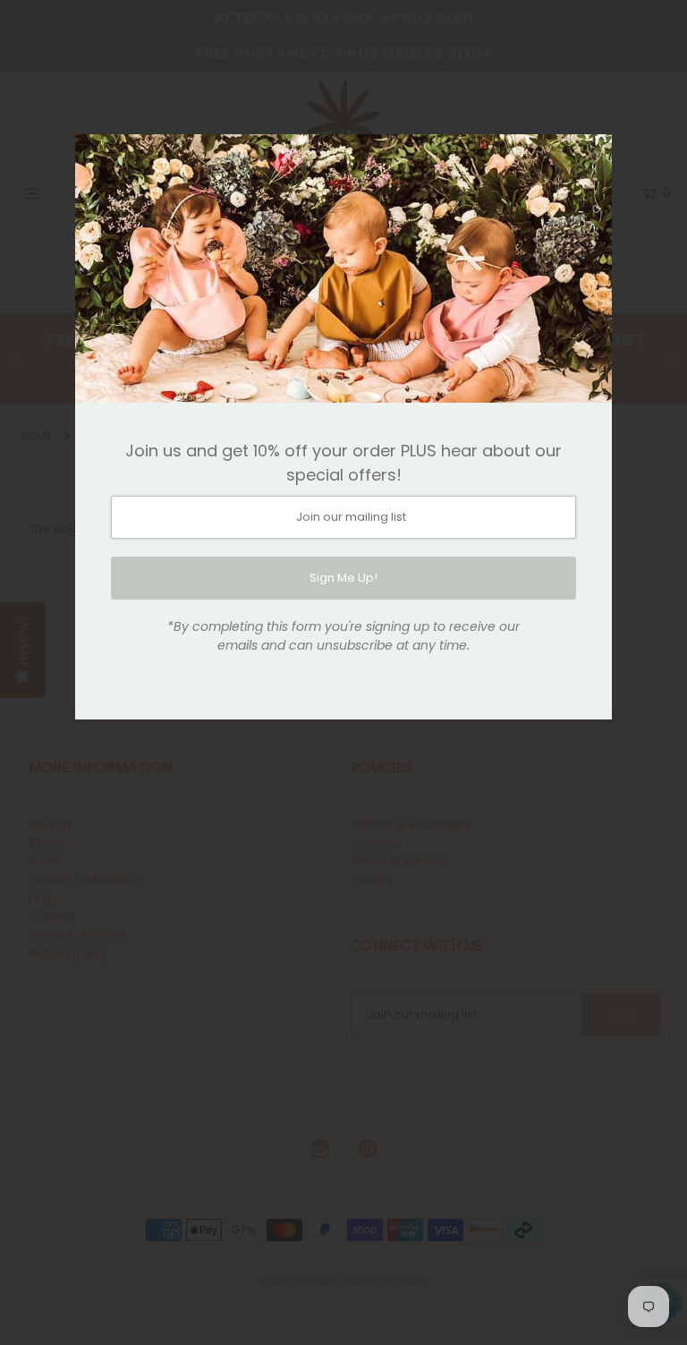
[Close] (592, 154)
